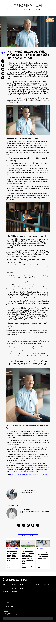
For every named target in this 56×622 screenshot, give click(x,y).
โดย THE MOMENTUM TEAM (12, 566)
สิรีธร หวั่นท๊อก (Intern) (27, 490)
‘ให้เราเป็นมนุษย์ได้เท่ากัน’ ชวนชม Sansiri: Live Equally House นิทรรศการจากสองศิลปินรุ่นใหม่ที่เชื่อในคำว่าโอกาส (28, 558)
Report (9, 9)
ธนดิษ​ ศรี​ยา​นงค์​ (25, 509)
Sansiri (39, 474)
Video (38, 12)
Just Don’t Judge (15, 474)
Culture (37, 9)
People (47, 9)
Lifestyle (26, 9)
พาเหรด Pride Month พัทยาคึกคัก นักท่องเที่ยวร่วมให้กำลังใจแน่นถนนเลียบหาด (12, 556)
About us (36, 584)
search (53, 8)
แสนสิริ (34, 474)
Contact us (45, 584)
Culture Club (26, 548)
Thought (19, 12)
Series (29, 12)
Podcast (23, 588)
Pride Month (45, 474)
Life (17, 9)
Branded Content (40, 549)
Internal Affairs (13, 548)
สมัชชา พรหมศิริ (26, 474)
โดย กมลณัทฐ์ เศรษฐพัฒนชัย (27, 566)
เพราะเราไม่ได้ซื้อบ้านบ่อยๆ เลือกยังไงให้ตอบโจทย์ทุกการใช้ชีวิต (42, 555)
